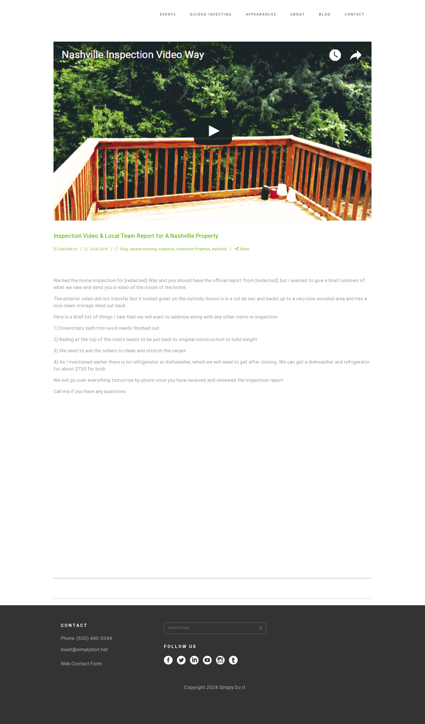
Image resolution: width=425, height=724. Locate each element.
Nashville (219, 249)
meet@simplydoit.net (84, 649)
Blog (124, 249)
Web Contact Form (81, 663)
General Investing (143, 249)
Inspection (166, 249)
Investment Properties (193, 249)
